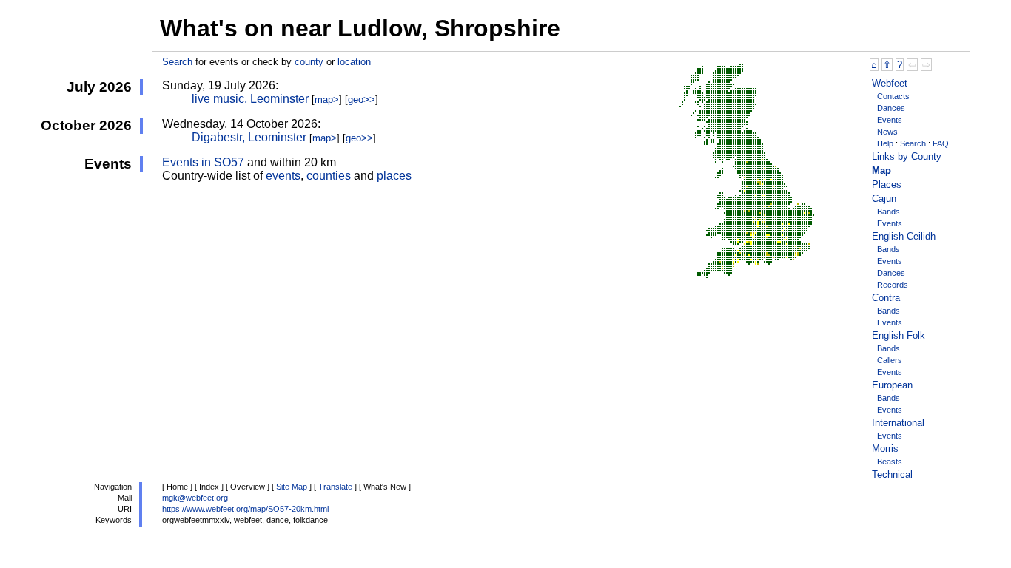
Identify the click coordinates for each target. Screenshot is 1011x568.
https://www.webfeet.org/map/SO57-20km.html (245, 508)
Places (886, 184)
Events (889, 119)
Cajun (884, 198)
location (354, 61)
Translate (335, 486)
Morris (885, 448)
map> (327, 99)
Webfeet (889, 83)
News (887, 131)
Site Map (291, 486)
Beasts (889, 461)
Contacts (893, 96)
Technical (892, 474)
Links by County (906, 156)
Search (177, 61)
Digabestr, (249, 137)
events (283, 175)
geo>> (361, 99)
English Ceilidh (904, 236)
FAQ (941, 143)
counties (328, 175)
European (892, 384)
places (394, 175)
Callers (889, 360)
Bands (888, 211)
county (309, 61)
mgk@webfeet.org (195, 497)
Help (885, 143)
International (898, 422)
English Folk (898, 335)
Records (892, 284)
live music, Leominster (250, 98)
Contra (886, 297)
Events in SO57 (203, 162)
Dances (891, 108)
